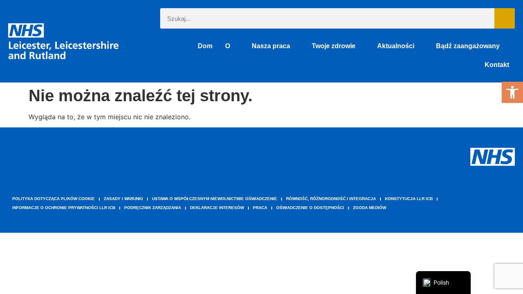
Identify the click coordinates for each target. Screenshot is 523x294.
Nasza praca (271, 45)
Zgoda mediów (369, 207)
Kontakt (497, 64)
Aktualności (395, 45)
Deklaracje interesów (217, 207)
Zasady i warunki (123, 198)
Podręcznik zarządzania (152, 207)
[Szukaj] (504, 18)
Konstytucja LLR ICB (409, 198)
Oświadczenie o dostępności (310, 207)
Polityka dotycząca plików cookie (53, 198)
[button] (512, 92)
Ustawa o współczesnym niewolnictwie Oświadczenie (214, 198)
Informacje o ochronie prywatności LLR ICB (63, 207)
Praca (260, 207)
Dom (205, 45)
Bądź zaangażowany (468, 45)
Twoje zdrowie (333, 45)
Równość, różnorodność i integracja (331, 198)
